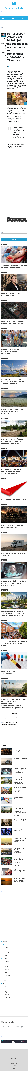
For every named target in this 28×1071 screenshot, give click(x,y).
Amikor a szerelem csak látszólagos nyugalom (20, 820)
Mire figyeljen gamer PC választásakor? (20, 829)
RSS (14, 1068)
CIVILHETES (14, 8)
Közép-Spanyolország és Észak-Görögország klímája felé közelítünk (12, 411)
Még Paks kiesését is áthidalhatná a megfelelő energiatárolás (19, 850)
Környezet (4, 358)
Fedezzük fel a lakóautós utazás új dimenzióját (13, 554)
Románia (9, 221)
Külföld (4, 448)
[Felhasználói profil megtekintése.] (3, 35)
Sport (6, 966)
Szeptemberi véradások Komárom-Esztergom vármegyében (14, 266)
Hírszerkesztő (4, 38)
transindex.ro (10, 213)
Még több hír (14, 713)
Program (7, 961)
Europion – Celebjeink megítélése (13, 499)
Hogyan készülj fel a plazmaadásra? (8, 672)
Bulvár (3, 478)
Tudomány (6, 950)
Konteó (7, 994)
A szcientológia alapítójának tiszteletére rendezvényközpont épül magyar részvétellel (13, 471)
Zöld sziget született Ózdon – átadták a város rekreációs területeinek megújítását (12, 441)
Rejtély (6, 992)
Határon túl (11, 66)
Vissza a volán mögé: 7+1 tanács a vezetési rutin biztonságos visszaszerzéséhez (13, 583)
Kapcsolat (14, 1065)
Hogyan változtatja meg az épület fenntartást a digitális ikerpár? (13, 322)
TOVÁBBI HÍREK (16, 239)
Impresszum (14, 1058)
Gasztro (7, 969)
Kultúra (4, 504)
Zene (6, 947)
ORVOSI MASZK (16, 219)
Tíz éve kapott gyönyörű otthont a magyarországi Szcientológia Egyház (14, 643)
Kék (6, 989)
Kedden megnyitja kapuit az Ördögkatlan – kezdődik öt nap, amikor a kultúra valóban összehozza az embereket (20, 861)
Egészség (4, 244)
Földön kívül (8, 997)
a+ (4, 62)
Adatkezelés (14, 1063)
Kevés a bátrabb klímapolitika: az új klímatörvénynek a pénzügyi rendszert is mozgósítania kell (13, 613)
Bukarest (9, 219)
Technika (4, 300)
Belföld (4, 272)
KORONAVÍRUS (16, 221)
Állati (6, 978)
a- (2, 62)
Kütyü (6, 955)
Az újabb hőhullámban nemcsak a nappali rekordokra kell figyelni (20, 880)
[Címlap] (14, 3)
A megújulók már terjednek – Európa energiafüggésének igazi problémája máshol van (13, 381)
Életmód (4, 532)
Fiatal (4, 980)
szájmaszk (22, 219)
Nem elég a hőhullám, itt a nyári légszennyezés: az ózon (20, 840)
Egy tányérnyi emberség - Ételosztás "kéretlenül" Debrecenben (10, 351)
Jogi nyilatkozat (14, 1060)
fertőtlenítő (23, 221)
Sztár (6, 986)
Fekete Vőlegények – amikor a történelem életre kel (12, 526)
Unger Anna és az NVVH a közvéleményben (10, 294)
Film (6, 944)
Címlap (14, 1055)
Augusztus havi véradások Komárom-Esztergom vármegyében (20, 870)
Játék (6, 972)
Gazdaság (4, 418)
